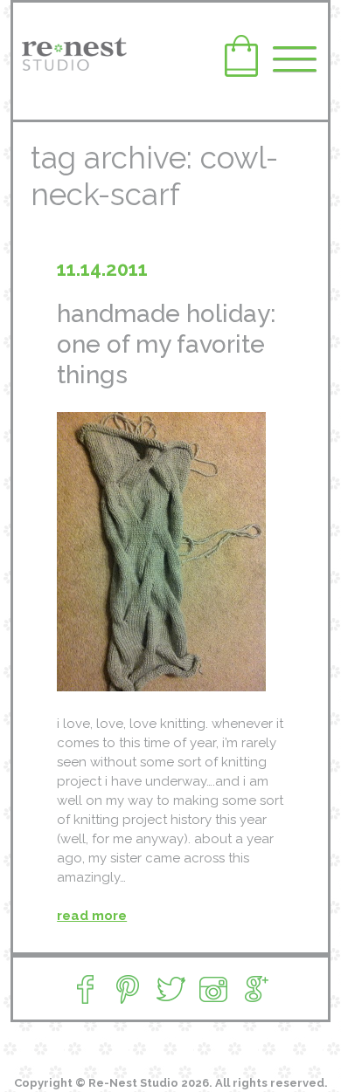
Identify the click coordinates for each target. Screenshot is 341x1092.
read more (92, 916)
